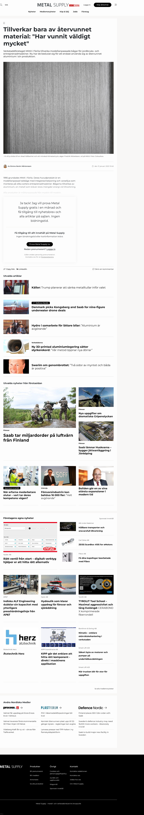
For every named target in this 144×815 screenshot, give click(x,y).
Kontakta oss (75, 775)
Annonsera (34, 780)
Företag (85, 12)
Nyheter (32, 12)
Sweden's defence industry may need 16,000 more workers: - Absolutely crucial (96, 724)
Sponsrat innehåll (56, 789)
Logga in (50, 249)
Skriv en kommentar (104, 269)
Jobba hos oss (75, 780)
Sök (6, 5)
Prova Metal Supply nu (39, 244)
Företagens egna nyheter (18, 518)
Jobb (75, 12)
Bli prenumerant (36, 771)
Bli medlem (34, 775)
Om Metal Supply (77, 784)
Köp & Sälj (64, 12)
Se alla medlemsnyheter (104, 689)
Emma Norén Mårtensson (20, 166)
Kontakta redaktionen (78, 771)
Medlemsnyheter (48, 12)
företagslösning (47, 257)
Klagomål (53, 784)
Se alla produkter (36, 784)
